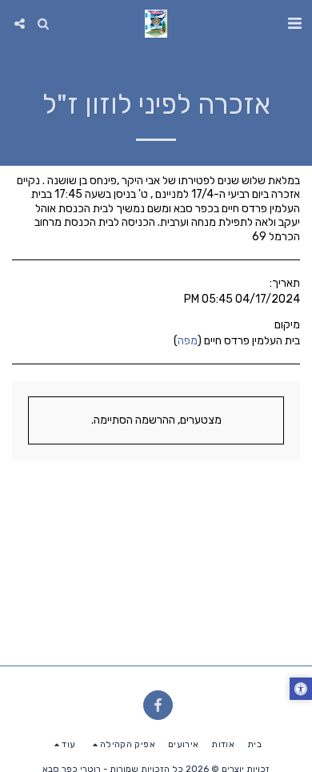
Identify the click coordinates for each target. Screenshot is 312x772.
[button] (294, 23)
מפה (188, 341)
